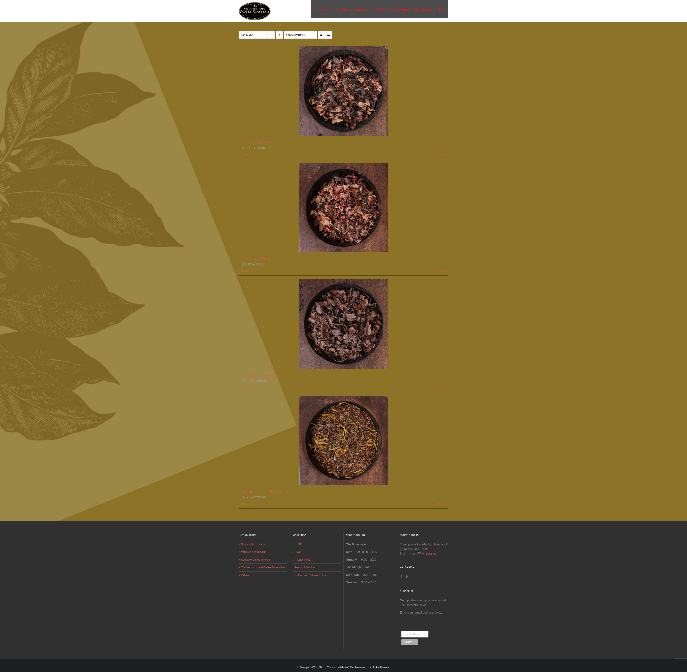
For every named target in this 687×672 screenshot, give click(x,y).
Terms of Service (305, 567)
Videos (245, 575)
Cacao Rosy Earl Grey (257, 142)
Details (442, 154)
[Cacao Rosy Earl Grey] (343, 91)
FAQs (298, 551)
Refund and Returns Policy (310, 575)
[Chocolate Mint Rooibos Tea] (343, 440)
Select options (250, 154)
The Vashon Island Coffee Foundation (263, 567)
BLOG (298, 544)
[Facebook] (401, 576)
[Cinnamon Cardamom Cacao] (343, 324)
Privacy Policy (303, 559)
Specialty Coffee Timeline (256, 559)
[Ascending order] (279, 35)
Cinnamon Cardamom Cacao (262, 375)
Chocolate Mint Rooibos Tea (262, 491)
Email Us (431, 553)
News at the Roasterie (254, 544)
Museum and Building (253, 551)
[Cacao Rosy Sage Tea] (343, 207)
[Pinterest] (407, 576)
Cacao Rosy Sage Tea (256, 259)
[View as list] (328, 34)
